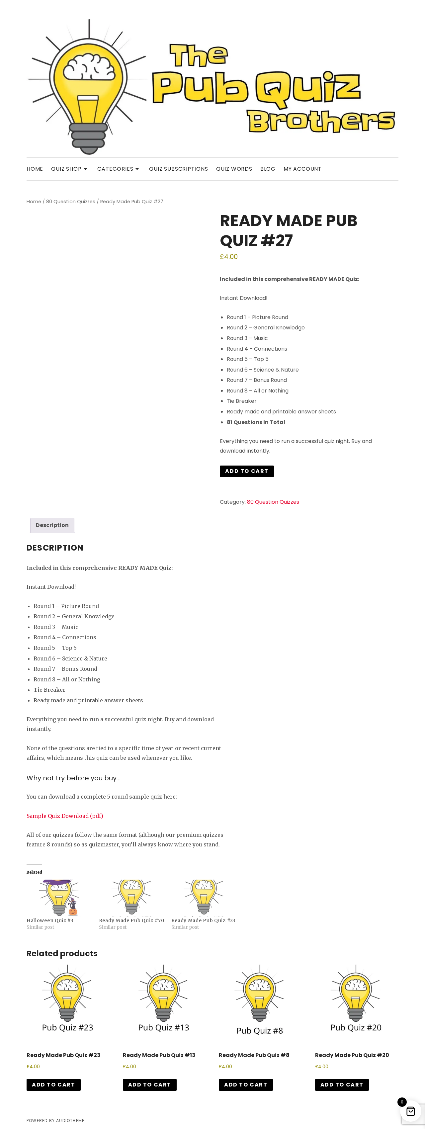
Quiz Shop (70, 168)
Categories (119, 168)
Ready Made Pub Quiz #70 (131, 920)
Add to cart (247, 471)
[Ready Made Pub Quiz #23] (204, 898)
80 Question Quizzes (70, 201)
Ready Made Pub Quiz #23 (203, 920)
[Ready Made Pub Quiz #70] (132, 898)
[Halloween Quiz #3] (59, 898)
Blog (268, 169)
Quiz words (234, 169)
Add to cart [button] (53, 1084)
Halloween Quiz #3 (50, 920)
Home (35, 169)
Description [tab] (52, 525)
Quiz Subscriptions (178, 169)
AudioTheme (70, 1120)
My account (303, 169)
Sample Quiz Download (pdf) (65, 816)
